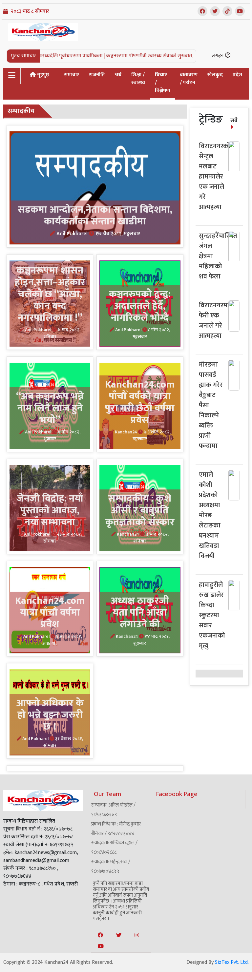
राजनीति (97, 74)
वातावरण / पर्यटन (189, 78)
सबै (234, 120)
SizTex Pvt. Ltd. (232, 962)
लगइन (218, 55)
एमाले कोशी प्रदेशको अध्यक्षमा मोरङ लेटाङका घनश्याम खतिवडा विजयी (209, 515)
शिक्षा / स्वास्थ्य (138, 78)
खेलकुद (215, 74)
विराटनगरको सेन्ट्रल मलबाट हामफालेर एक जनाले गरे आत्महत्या (214, 177)
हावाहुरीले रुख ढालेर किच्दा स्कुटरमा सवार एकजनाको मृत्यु (212, 615)
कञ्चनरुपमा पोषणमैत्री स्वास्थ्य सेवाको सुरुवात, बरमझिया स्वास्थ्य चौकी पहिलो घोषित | (171, 55)
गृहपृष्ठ (42, 74)
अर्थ (118, 74)
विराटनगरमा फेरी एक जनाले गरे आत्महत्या (214, 320)
